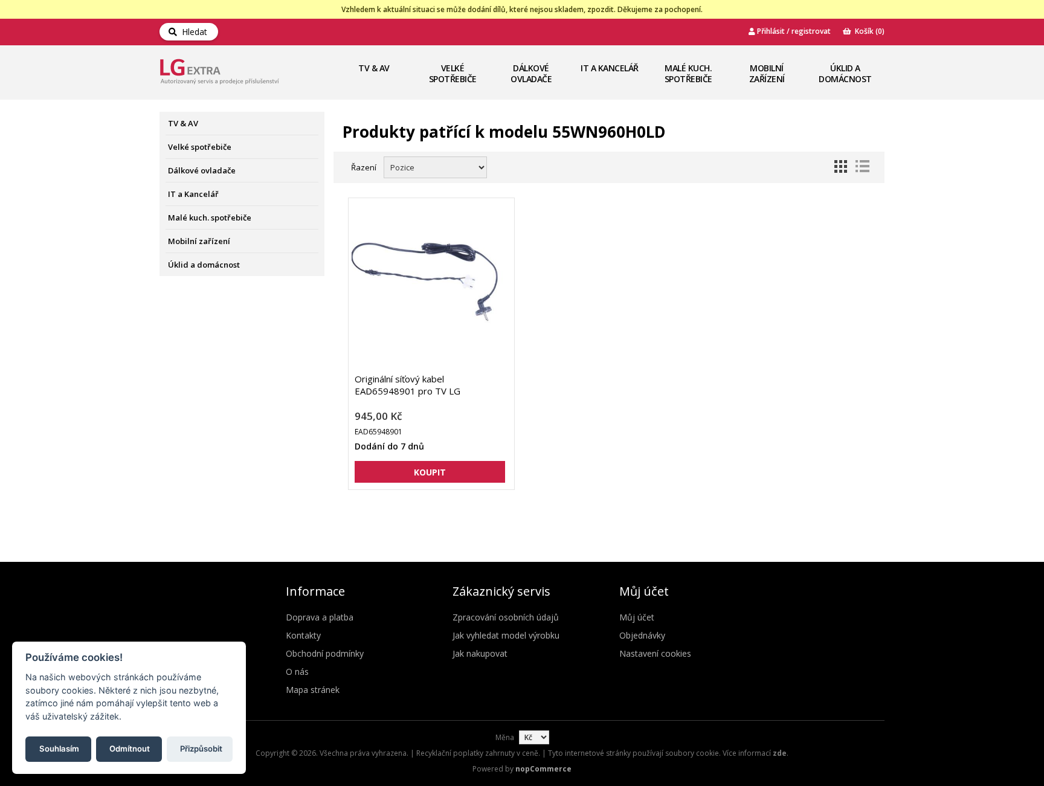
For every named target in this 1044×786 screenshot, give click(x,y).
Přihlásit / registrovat (793, 31)
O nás (297, 671)
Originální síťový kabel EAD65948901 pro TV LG (407, 385)
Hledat (192, 31)
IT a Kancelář (610, 68)
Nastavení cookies (655, 653)
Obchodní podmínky (325, 653)
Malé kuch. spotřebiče (688, 73)
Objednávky (642, 635)
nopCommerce (543, 769)
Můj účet (636, 617)
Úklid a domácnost (845, 73)
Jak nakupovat (480, 653)
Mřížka (840, 166)
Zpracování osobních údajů (506, 617)
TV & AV (374, 68)
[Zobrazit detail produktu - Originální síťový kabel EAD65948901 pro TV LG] (430, 285)
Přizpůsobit (201, 748)
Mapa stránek (313, 689)
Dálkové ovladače (531, 73)
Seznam (862, 166)
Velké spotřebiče (453, 73)
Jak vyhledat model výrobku (506, 635)
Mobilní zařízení (767, 73)
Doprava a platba (319, 617)
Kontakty (303, 635)
